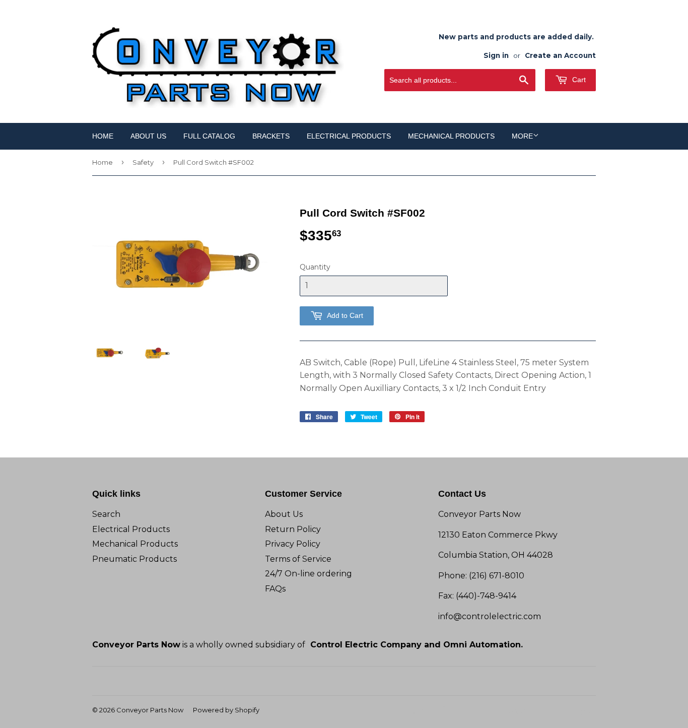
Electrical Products (349, 136)
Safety (143, 162)
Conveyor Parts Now (149, 710)
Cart (578, 80)
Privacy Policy (292, 544)
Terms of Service (298, 559)
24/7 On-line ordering (308, 573)
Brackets (271, 136)
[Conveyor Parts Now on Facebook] (332, 681)
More (522, 136)
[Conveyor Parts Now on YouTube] (350, 681)
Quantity (315, 267)
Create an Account (560, 55)
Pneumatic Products (134, 559)
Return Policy (293, 529)
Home (102, 136)
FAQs (275, 588)
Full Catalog (209, 136)
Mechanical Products (451, 136)
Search (106, 514)
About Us (148, 136)
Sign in (496, 55)
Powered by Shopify (226, 710)
